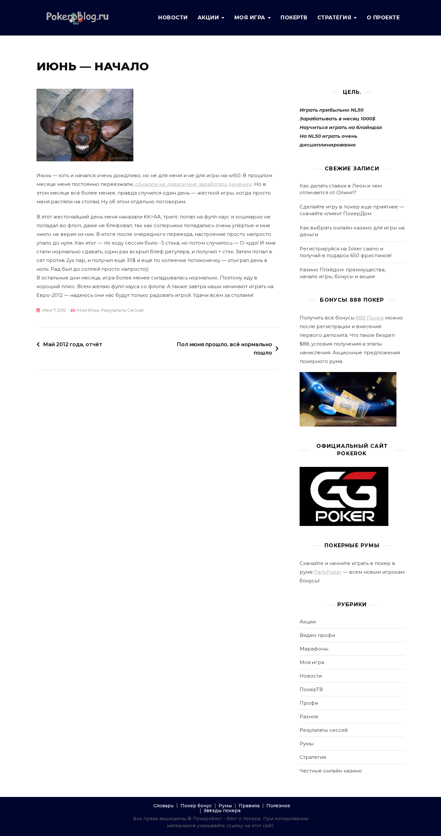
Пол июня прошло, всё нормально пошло (224, 348)
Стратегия (334, 18)
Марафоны (314, 649)
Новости (173, 18)
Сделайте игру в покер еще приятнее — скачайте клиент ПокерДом (352, 210)
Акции (208, 18)
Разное (309, 716)
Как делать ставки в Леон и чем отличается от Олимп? (341, 189)
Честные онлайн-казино (331, 771)
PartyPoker (328, 572)
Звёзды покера (222, 810)
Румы (306, 743)
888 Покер (370, 318)
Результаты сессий (122, 310)
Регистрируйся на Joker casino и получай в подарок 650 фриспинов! (346, 252)
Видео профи (317, 635)
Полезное (278, 806)
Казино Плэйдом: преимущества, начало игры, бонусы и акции (342, 273)
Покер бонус (196, 806)
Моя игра (249, 18)
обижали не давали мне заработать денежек (193, 184)
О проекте (383, 18)
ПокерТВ (294, 18)
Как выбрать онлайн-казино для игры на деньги (352, 231)
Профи (309, 703)
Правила (249, 806)
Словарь (163, 806)
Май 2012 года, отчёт (72, 344)
